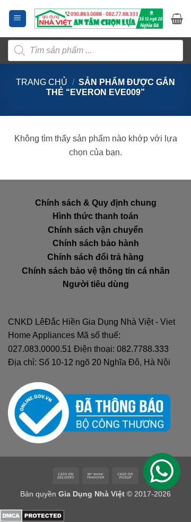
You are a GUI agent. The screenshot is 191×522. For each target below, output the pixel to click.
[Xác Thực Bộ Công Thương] (89, 412)
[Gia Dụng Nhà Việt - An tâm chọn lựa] (98, 18)
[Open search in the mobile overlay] (95, 50)
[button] (17, 19)
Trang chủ (41, 82)
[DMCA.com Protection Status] (32, 514)
